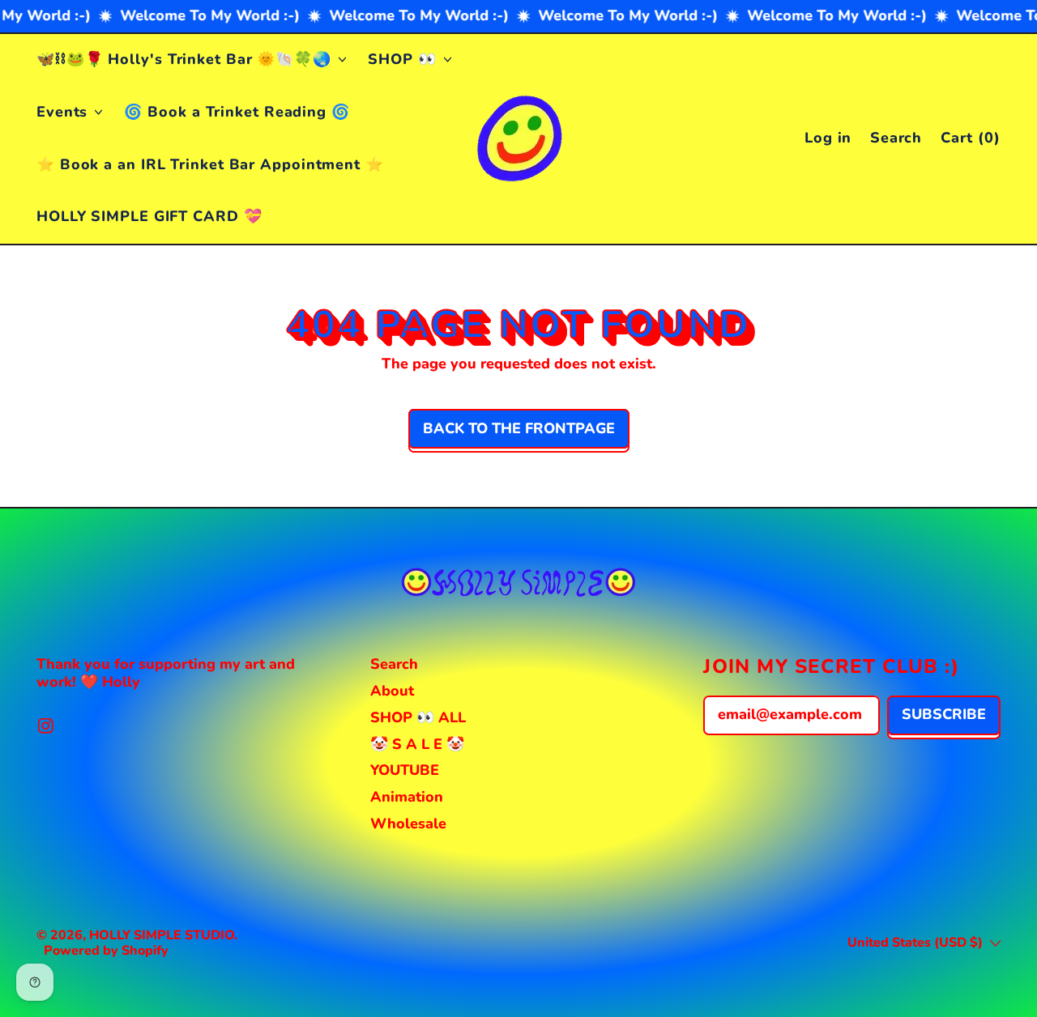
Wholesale (408, 823)
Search (394, 664)
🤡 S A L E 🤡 (417, 744)
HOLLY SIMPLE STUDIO (161, 935)
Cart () (970, 141)
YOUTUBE (404, 770)
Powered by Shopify (106, 951)
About (392, 690)
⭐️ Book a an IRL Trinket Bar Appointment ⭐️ (210, 164)
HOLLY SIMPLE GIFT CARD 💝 (149, 216)
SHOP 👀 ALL (418, 717)
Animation (406, 796)
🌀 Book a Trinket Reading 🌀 (236, 111)
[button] (896, 139)
